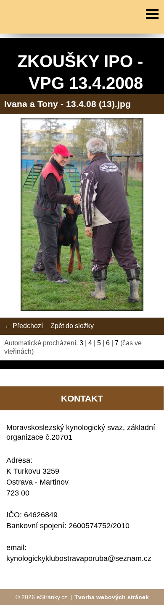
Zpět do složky (72, 325)
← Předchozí (23, 325)
